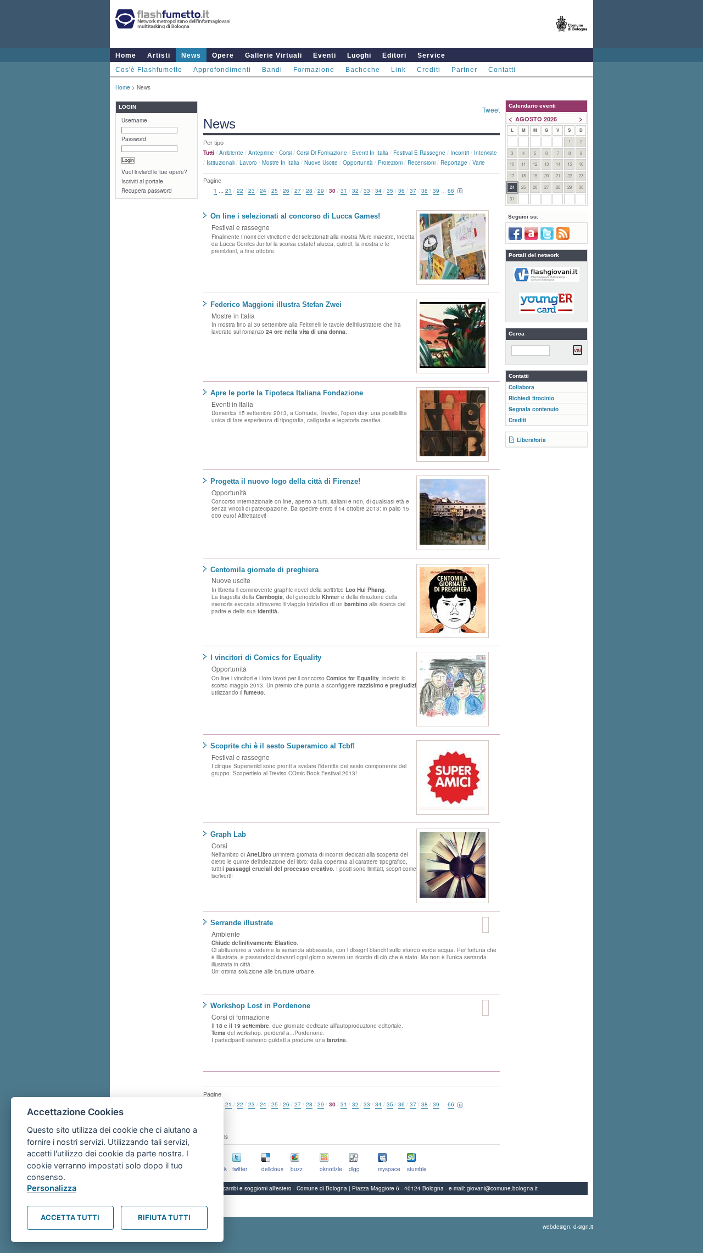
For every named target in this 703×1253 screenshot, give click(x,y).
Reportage (453, 162)
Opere (223, 55)
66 (451, 190)
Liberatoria (531, 440)
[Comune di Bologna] (572, 36)
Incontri (459, 152)
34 (378, 190)
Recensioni (422, 162)
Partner (464, 70)
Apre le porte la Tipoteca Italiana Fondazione (286, 393)
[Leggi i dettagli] (452, 247)
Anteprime (261, 152)
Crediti (428, 70)
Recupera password (146, 190)
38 (424, 190)
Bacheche (362, 70)
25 (274, 190)
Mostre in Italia (280, 162)
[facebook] (515, 238)
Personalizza (51, 1188)
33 (367, 190)
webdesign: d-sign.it (568, 1226)
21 (228, 190)
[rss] (563, 238)
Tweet (491, 109)
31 (344, 190)
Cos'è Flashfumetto (148, 70)
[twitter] (547, 238)
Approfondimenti (222, 70)
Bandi (272, 70)
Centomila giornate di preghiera (264, 570)
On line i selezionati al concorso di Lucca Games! (295, 216)
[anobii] (531, 238)
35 (390, 190)
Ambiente (231, 152)
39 (436, 190)
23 (251, 190)
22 (240, 190)
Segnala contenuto (534, 409)
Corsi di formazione (322, 152)
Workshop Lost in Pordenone (260, 1006)
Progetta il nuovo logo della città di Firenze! (285, 481)
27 (297, 190)
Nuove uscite (321, 162)
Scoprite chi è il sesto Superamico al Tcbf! (282, 746)
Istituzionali (221, 162)
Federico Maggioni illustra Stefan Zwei (276, 304)
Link (398, 70)
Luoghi (359, 55)
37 (413, 190)
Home (125, 55)
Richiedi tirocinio (531, 398)
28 (309, 190)
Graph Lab (228, 834)
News (191, 55)
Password (133, 139)
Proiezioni (390, 162)
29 (320, 190)
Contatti (502, 70)
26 (286, 190)
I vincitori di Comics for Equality (265, 657)
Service (431, 55)
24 (263, 190)
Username (134, 120)
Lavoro (248, 162)
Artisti (158, 55)
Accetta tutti (70, 1217)
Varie (478, 162)
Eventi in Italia (370, 152)
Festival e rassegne (419, 152)
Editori (394, 55)
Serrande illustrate (241, 923)
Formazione (313, 70)
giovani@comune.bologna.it (502, 1188)
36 (401, 190)
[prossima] (460, 191)
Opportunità (358, 162)
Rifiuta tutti (164, 1217)
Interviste (485, 152)
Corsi (285, 152)
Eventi (324, 55)
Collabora (521, 387)
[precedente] (207, 191)
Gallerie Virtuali (273, 55)
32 (355, 190)
